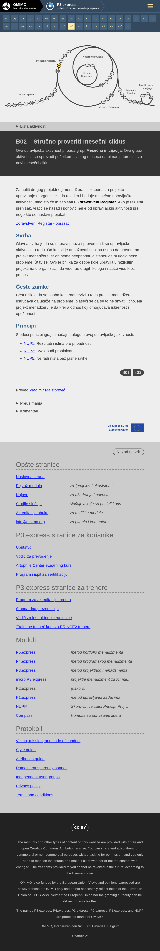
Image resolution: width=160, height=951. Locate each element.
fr (87, 18)
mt (144, 18)
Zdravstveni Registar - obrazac (43, 223)
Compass (24, 715)
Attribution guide (30, 759)
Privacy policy (28, 786)
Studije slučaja (29, 504)
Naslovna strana (30, 476)
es (63, 18)
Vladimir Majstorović (47, 390)
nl (152, 18)
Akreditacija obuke (32, 513)
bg (14, 18)
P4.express (26, 661)
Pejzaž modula (29, 486)
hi (95, 18)
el (46, 18)
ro (22, 26)
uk (95, 26)
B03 (137, 372)
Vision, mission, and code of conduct (48, 741)
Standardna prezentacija (37, 609)
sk (38, 26)
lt (136, 18)
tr (87, 26)
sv (79, 26)
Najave (22, 495)
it (119, 18)
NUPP (21, 706)
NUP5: (29, 358)
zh (112, 26)
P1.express (26, 697)
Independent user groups (38, 777)
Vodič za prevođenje (34, 556)
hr (103, 18)
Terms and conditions (34, 795)
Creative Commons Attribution (52, 848)
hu (111, 18)
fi (79, 18)
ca (22, 18)
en (54, 18)
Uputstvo (24, 547)
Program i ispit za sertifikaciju (42, 574)
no (6, 26)
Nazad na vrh (128, 452)
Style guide (26, 750)
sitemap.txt (80, 935)
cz (30, 18)
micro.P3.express (31, 679)
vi (103, 26)
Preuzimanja (31, 403)
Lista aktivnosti (33, 126)
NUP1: (29, 343)
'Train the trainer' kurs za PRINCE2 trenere (53, 627)
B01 (126, 372)
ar (6, 18)
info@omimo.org (30, 522)
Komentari (29, 411)
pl (14, 26)
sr (63, 26)
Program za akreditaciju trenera (43, 600)
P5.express (26, 652)
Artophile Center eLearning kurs (44, 565)
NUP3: (29, 351)
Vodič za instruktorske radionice (44, 618)
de (38, 18)
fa (71, 18)
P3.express (26, 670)
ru (30, 26)
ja (128, 18)
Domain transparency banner (41, 768)
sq (54, 26)
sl (46, 26)
